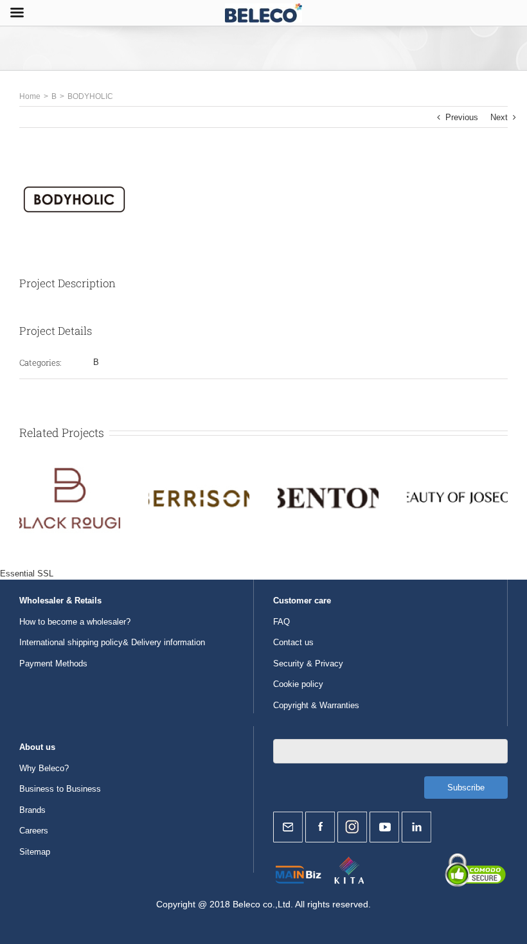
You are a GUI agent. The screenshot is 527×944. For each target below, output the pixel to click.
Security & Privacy (308, 663)
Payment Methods (53, 663)
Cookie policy (298, 684)
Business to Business (60, 789)
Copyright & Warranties (316, 705)
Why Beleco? (44, 768)
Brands (32, 810)
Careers (33, 830)
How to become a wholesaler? (74, 622)
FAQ (281, 622)
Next (499, 117)
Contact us (293, 642)
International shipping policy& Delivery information (112, 642)
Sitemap (34, 852)
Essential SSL (26, 573)
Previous (461, 117)
